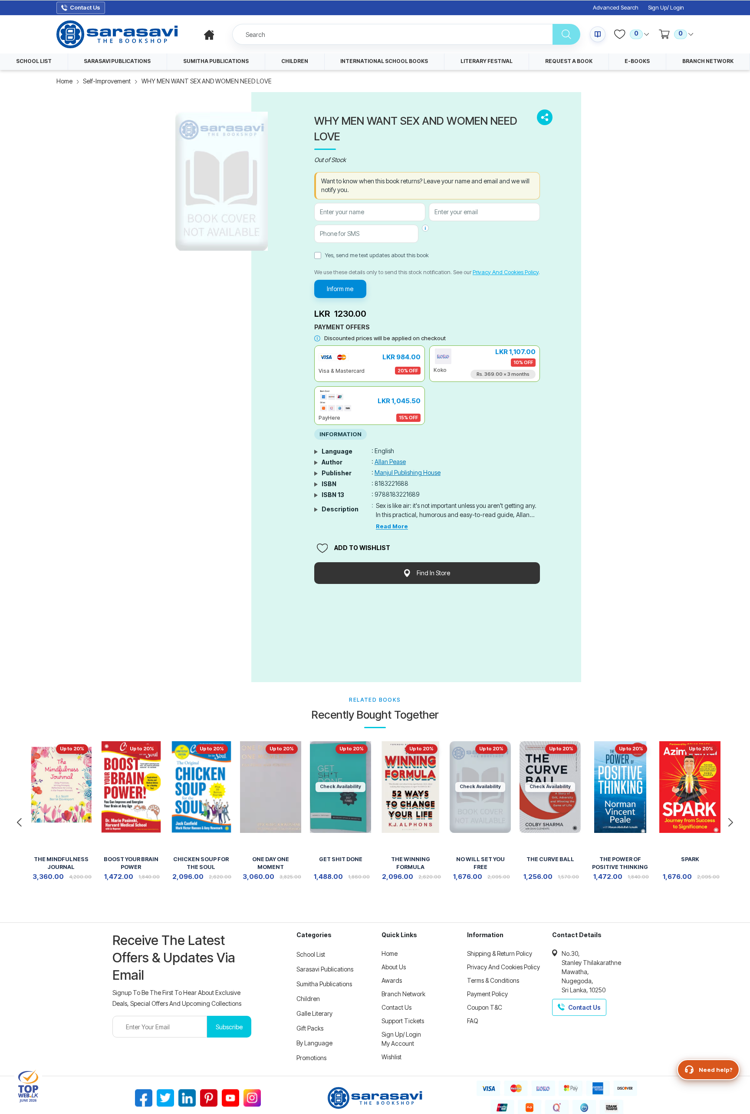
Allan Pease (390, 461)
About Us (394, 967)
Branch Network (403, 994)
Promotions (311, 1057)
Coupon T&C (484, 1007)
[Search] (566, 34)
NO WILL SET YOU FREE (480, 863)
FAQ (472, 1020)
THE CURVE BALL (550, 859)
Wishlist (391, 1057)
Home (64, 81)
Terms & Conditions (493, 980)
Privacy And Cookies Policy (506, 272)
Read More (392, 526)
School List (310, 954)
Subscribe (229, 1027)
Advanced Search (615, 7)
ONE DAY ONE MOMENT (270, 863)
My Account (398, 1043)
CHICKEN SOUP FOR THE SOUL (201, 863)
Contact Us (396, 1007)
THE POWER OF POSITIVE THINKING (620, 863)
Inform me (340, 288)
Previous (19, 822)
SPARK (690, 859)
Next (730, 822)
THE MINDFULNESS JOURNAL (61, 863)
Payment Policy (487, 994)
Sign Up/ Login (666, 7)
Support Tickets (403, 1020)
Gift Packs (309, 1028)
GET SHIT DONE (340, 859)
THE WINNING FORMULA (410, 863)
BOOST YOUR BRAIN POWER (131, 863)
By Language (314, 1043)
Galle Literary (314, 1013)
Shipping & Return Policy (499, 953)
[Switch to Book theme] (597, 34)
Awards (392, 980)
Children (308, 998)
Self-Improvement (107, 81)
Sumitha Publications (324, 984)
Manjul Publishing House (408, 472)
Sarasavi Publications (324, 969)
